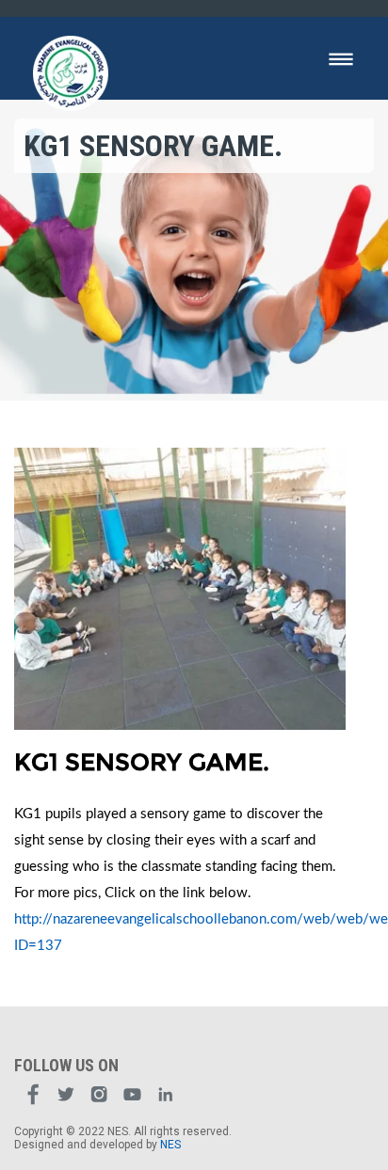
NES (170, 1144)
